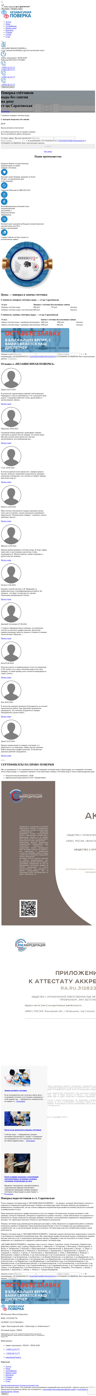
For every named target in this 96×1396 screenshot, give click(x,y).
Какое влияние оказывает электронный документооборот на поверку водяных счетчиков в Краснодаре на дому (21, 1179)
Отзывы (9, 32)
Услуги (8, 22)
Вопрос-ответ (11, 28)
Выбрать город (16, 9)
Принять (5, 1394)
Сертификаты (11, 26)
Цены (8, 24)
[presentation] (2, 760)
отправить (48, 146)
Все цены (48, 151)
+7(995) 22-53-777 (13, 1349)
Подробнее (5, 111)
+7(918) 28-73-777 (13, 1353)
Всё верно (5, 9)
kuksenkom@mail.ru (13, 1357)
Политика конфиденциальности (10, 1385)
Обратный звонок (8, 87)
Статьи (8, 34)
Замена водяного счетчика (15, 1090)
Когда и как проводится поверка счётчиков (22, 1130)
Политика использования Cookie (29, 1385)
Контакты (9, 30)
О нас (8, 37)
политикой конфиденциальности (71, 141)
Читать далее (6, 404)
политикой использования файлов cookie (59, 1389)
